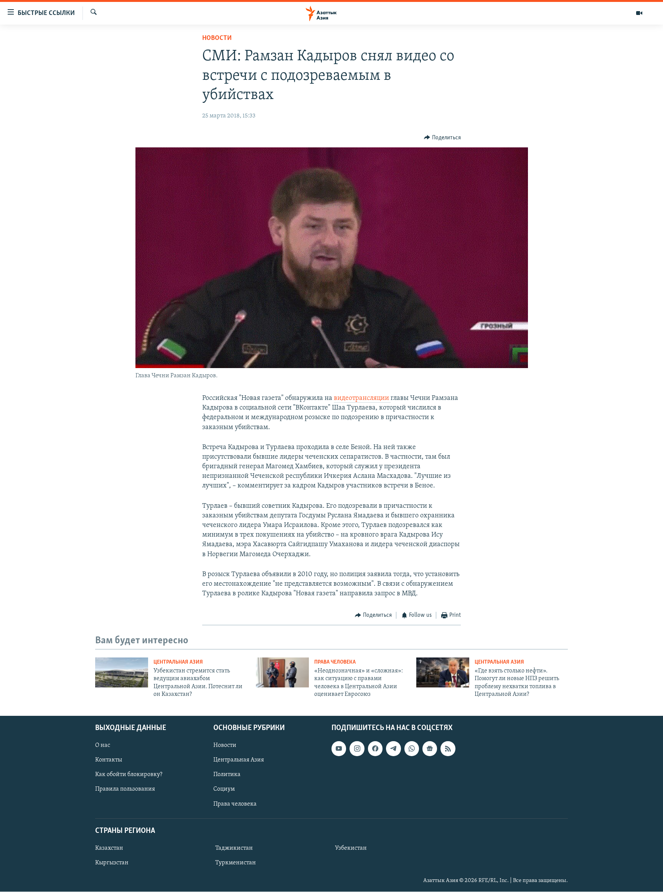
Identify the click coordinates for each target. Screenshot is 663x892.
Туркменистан (235, 863)
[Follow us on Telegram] (393, 749)
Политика (227, 775)
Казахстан (109, 848)
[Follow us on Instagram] (357, 749)
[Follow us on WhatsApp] (411, 749)
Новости (217, 38)
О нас (102, 746)
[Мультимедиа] (639, 13)
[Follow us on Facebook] (375, 749)
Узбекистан (351, 848)
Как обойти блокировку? (128, 775)
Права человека (335, 662)
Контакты (108, 760)
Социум (224, 789)
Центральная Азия (178, 662)
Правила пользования (125, 789)
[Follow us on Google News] (429, 749)
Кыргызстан (112, 863)
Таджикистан (234, 848)
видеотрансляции (362, 398)
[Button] (442, 138)
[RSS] (447, 749)
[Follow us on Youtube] (339, 749)
